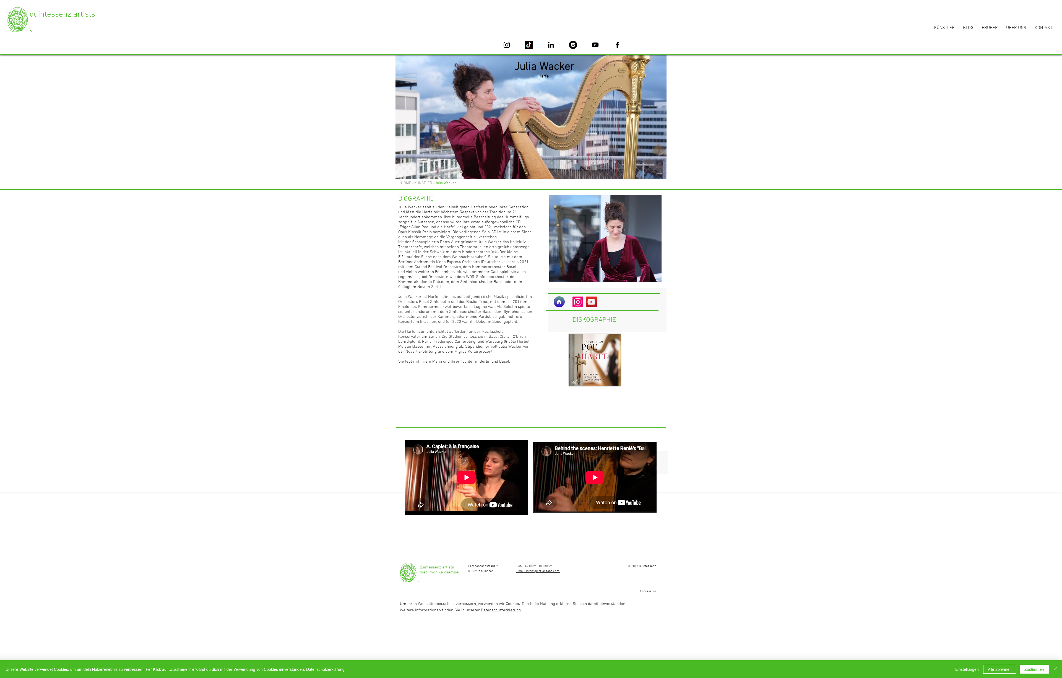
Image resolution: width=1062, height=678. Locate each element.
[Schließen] (1055, 669)
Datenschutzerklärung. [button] (501, 610)
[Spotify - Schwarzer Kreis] (573, 45)
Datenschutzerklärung (325, 669)
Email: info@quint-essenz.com (538, 571)
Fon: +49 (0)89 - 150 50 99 (534, 566)
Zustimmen (1034, 669)
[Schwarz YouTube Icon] (595, 45)
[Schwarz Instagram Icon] (507, 45)
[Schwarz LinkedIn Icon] (551, 45)
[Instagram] (577, 302)
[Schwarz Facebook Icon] (617, 45)
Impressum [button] (648, 591)
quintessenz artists (62, 14)
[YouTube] (591, 302)
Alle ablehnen (1000, 669)
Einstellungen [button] (967, 669)
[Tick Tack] (529, 45)
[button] (457, 183)
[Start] (559, 301)
